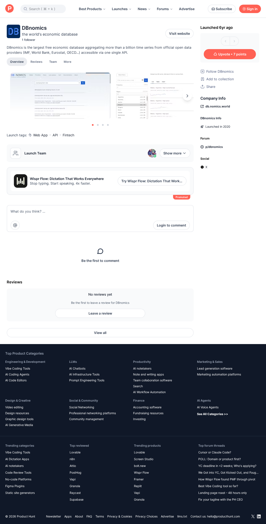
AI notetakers (142, 368)
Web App (40, 135)
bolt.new (140, 466)
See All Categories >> (212, 414)
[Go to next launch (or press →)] (234, 41)
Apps (67, 516)
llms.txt (182, 516)
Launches (120, 9)
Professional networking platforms (92, 413)
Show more (172, 153)
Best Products (90, 9)
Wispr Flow (141, 472)
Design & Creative (17, 400)
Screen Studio (143, 459)
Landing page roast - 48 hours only (222, 493)
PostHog (75, 472)
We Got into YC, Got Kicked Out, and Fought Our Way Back (228, 473)
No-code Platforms (18, 479)
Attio (73, 466)
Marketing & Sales (210, 361)
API (55, 135)
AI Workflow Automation (149, 392)
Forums (163, 9)
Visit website (179, 33)
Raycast (75, 493)
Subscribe (224, 9)
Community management (86, 419)
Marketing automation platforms (219, 374)
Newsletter (53, 516)
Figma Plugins (14, 486)
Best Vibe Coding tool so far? (218, 486)
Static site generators (20, 493)
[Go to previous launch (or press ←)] (225, 41)
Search (138, 386)
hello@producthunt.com (223, 516)
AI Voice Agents (207, 407)
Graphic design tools (19, 419)
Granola (75, 486)
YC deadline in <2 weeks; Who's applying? (227, 466)
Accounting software (147, 407)
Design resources (17, 413)
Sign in (252, 9)
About (79, 516)
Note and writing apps (148, 374)
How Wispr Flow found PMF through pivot (226, 479)
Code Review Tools (18, 472)
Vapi (72, 479)
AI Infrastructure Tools (84, 374)
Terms (99, 516)
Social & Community (83, 400)
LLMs (73, 361)
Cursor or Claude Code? (214, 452)
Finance (138, 400)
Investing (139, 419)
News (142, 9)
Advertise (187, 9)
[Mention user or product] (15, 225)
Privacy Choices (146, 516)
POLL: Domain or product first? (219, 459)
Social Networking (81, 407)
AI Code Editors (15, 380)
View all (100, 333)
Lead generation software (214, 368)
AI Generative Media (19, 425)
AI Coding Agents (17, 374)
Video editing (14, 407)
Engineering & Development (25, 361)
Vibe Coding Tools (17, 368)
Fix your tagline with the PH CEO (220, 499)
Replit (138, 486)
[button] (67, 61)
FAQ (89, 516)
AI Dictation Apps (17, 459)
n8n (72, 459)
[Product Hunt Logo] (9, 8)
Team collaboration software (152, 380)
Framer (139, 479)
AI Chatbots (77, 368)
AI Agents (204, 400)
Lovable (75, 452)
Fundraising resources (148, 413)
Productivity (142, 361)
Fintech (68, 135)
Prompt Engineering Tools (86, 380)
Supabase (76, 499)
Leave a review (100, 313)
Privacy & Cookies (119, 516)
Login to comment (171, 225)
